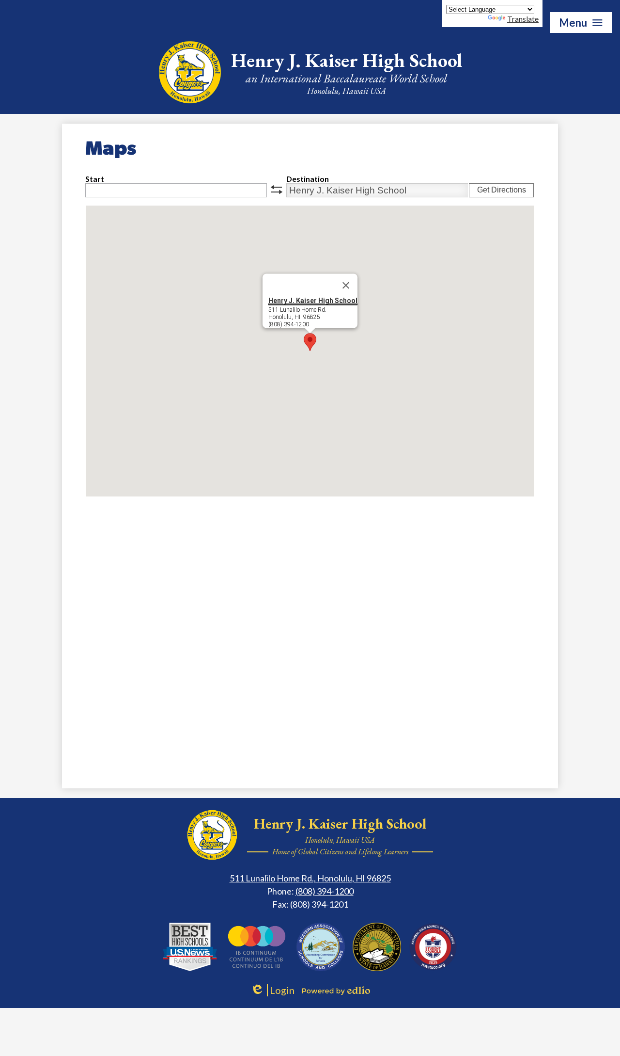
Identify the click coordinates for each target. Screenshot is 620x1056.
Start (94, 178)
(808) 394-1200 (324, 891)
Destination (307, 178)
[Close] (345, 285)
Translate (523, 18)
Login (272, 990)
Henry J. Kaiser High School (312, 300)
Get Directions (501, 190)
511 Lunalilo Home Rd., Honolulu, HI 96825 (310, 878)
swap (276, 189)
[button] (310, 342)
